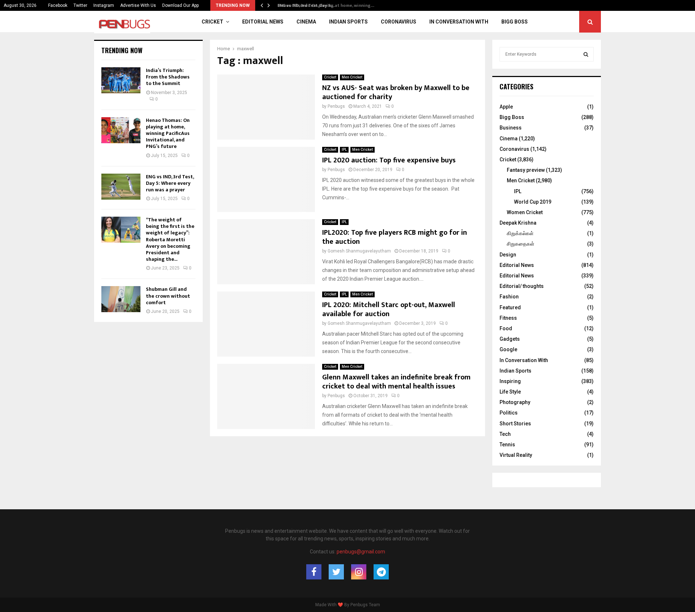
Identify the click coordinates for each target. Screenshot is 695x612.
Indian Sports (348, 22)
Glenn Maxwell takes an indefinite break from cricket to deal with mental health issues (396, 381)
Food (506, 328)
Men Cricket (352, 77)
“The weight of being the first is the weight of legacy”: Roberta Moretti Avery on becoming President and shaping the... (170, 239)
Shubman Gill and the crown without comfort (168, 295)
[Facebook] (313, 571)
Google (508, 349)
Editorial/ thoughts (522, 286)
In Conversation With (458, 22)
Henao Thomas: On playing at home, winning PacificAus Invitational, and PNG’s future (168, 133)
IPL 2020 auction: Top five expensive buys (389, 160)
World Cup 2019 (532, 202)
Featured (510, 307)
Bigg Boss (514, 22)
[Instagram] (358, 571)
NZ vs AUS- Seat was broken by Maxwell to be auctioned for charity (395, 92)
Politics (509, 413)
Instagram (103, 5)
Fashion (509, 296)
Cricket (212, 22)
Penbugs (336, 106)
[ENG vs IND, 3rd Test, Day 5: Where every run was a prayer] (120, 187)
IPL (344, 150)
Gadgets (510, 339)
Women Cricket (525, 212)
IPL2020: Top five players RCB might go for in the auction (394, 237)
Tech (505, 434)
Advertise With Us (138, 5)
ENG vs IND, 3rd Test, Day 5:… (304, 5)
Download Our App (180, 5)
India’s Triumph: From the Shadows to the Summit (168, 77)
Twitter (80, 5)
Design (508, 255)
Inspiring (510, 381)
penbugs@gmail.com (361, 551)
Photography (515, 402)
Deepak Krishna (518, 223)
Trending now (122, 50)
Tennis (507, 444)
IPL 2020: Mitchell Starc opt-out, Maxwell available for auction (388, 309)
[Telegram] (381, 571)
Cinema (306, 22)
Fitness (508, 318)
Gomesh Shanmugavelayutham (359, 251)
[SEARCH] (586, 54)
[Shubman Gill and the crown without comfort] (120, 299)
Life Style (510, 392)
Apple (506, 107)
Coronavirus (398, 22)
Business (511, 128)
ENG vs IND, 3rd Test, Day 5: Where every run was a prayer (170, 183)
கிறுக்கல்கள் (520, 233)
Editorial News (262, 22)
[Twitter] (336, 571)
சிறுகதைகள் (520, 244)
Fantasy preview (526, 170)
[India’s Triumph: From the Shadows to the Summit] (120, 80)
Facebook (57, 5)
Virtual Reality (516, 455)
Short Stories (515, 423)
